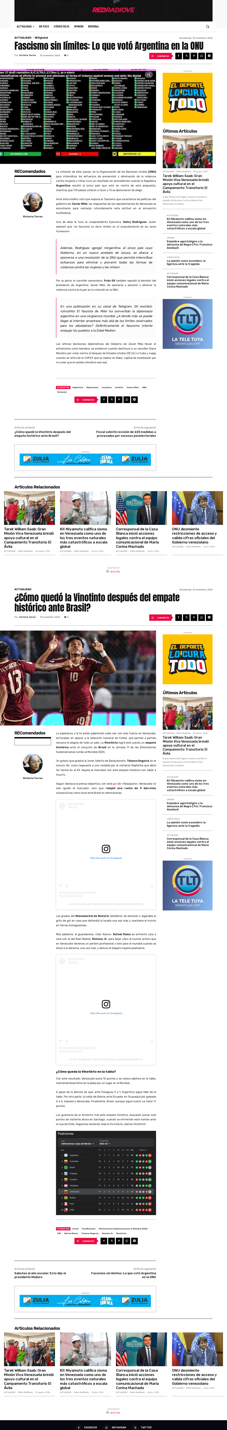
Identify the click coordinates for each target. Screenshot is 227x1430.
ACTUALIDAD (22, 38)
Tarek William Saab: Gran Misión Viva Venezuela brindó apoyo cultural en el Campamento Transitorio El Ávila (186, 184)
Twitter (146, 1427)
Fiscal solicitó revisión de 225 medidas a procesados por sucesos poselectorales (126, 434)
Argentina (77, 387)
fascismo (107, 387)
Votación (62, 392)
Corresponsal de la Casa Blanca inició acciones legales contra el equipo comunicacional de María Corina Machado (188, 281)
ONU (144, 387)
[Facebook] (178, 56)
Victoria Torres (27, 55)
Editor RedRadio (183, 172)
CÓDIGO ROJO (173, 257)
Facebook (90, 1427)
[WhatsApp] (201, 56)
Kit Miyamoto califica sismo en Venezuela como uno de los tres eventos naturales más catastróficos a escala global (188, 223)
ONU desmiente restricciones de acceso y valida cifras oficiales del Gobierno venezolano (194, 535)
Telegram (124, 306)
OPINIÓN (170, 238)
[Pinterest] (194, 56)
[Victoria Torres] (33, 202)
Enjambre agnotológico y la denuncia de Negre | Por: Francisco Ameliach (189, 244)
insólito (119, 387)
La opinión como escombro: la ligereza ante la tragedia (186, 262)
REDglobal (41, 38)
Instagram (119, 1427)
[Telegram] (209, 56)
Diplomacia (92, 387)
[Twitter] (186, 56)
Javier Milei (133, 387)
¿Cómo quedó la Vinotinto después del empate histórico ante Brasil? (42, 434)
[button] (208, 26)
